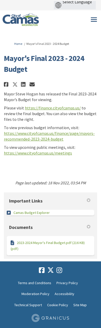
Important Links (25, 201)
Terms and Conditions (34, 283)
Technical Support (28, 305)
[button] (7, 84)
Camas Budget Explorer (31, 212)
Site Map (80, 305)
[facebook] (42, 270)
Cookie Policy (57, 305)
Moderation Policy (35, 293)
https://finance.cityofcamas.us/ (53, 107)
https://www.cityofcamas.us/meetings (38, 153)
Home (18, 44)
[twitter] (50, 270)
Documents (21, 227)
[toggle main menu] (93, 19)
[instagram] (59, 270)
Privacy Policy (67, 283)
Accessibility (64, 293)
